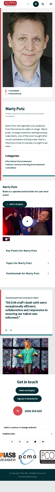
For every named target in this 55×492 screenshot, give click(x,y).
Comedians (14, 90)
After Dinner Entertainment (18, 161)
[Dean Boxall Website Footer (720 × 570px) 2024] (25, 356)
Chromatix (22, 476)
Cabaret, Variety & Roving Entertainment (25, 164)
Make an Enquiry (27, 390)
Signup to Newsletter (27, 398)
